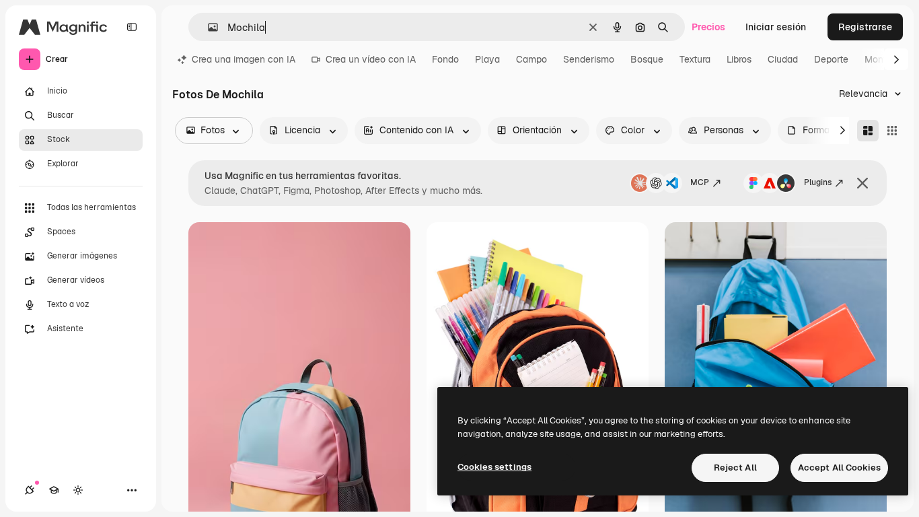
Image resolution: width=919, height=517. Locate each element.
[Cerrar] (862, 183)
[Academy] (54, 490)
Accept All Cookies (839, 467)
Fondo (445, 59)
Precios (708, 27)
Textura (694, 59)
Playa (487, 59)
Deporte (831, 59)
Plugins (818, 182)
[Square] (892, 130)
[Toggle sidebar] (132, 27)
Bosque (646, 59)
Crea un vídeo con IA (371, 59)
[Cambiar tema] (78, 490)
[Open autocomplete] (207, 27)
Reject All (735, 467)
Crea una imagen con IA (243, 59)
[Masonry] (868, 130)
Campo (531, 59)
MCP (699, 182)
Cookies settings (494, 467)
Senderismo (588, 59)
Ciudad (783, 59)
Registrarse (865, 27)
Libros (739, 59)
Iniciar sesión (775, 27)
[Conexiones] (29, 490)
